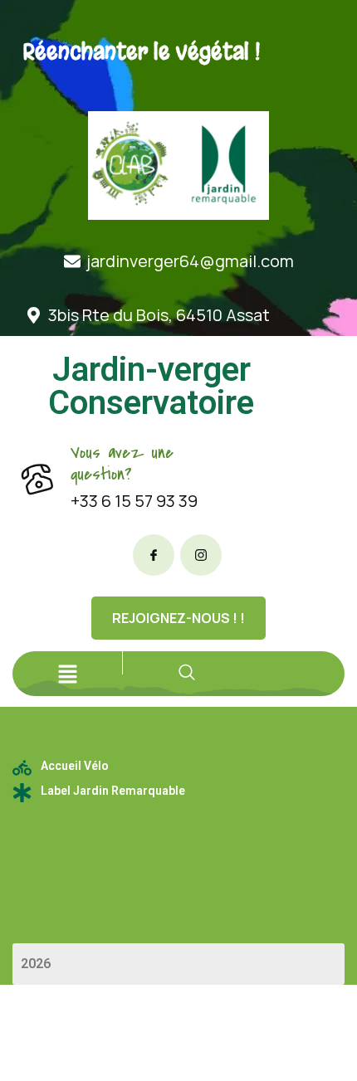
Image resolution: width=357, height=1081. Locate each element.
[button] (67, 673)
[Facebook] (153, 555)
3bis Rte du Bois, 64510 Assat (159, 315)
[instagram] (201, 555)
